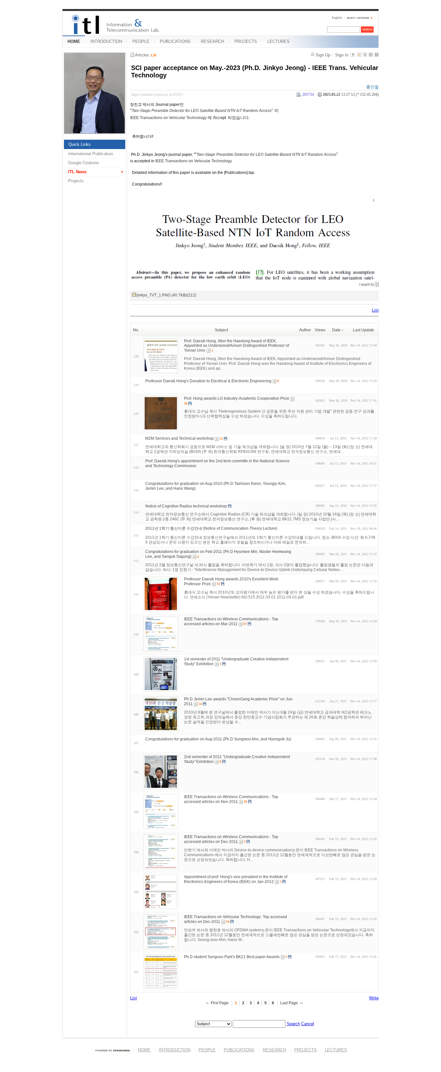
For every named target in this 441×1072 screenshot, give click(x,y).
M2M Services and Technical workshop (179, 438)
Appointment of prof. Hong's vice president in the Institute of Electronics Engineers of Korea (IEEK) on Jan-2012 (235, 879)
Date (336, 330)
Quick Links (79, 144)
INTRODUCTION (106, 41)
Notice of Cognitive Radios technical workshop (186, 506)
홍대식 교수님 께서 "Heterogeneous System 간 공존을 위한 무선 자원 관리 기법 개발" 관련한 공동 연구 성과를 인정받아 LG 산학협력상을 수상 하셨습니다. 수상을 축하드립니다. (279, 413)
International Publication (90, 153)
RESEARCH (212, 41)
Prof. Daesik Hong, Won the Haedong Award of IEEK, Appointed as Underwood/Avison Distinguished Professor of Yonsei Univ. (236, 345)
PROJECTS (245, 41)
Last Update (363, 330)
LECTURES (278, 41)
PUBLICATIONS (175, 41)
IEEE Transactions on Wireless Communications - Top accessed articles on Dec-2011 (231, 839)
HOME (73, 41)
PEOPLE (140, 41)
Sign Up (322, 55)
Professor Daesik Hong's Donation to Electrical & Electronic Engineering (208, 380)
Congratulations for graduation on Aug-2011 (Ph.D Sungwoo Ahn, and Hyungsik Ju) (218, 739)
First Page (220, 1003)
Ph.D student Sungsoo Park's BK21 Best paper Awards (232, 957)
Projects (76, 180)
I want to (366, 284)
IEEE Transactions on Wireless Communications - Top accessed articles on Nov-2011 (231, 799)
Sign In (341, 55)
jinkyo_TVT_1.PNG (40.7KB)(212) (166, 295)
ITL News (77, 171)
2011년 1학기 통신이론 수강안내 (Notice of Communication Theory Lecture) (211, 528)
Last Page (289, 1003)
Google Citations (83, 162)
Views (320, 330)
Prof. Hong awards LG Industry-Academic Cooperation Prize (236, 398)
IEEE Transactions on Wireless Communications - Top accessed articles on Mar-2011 (231, 621)
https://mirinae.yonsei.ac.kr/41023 (157, 94)
